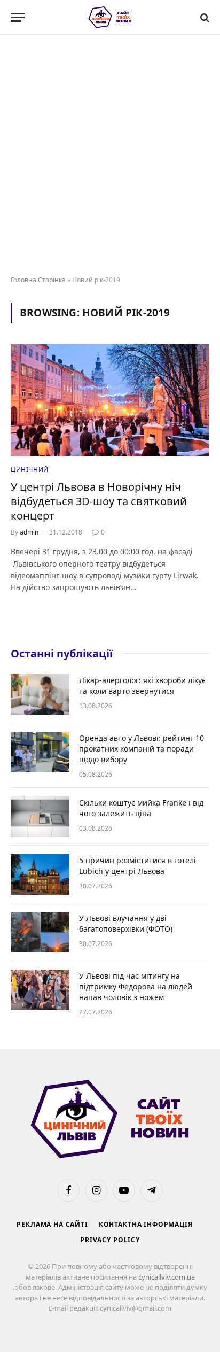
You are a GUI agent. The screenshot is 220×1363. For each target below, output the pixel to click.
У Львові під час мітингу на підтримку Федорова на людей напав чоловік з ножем (135, 986)
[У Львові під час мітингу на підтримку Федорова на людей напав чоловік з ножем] (40, 990)
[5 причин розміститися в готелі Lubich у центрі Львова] (40, 874)
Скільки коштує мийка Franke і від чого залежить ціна (141, 807)
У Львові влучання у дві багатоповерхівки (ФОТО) (125, 923)
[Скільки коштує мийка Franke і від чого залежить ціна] (40, 816)
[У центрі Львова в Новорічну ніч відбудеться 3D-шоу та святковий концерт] (110, 400)
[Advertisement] (110, 155)
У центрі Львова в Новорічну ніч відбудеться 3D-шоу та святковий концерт (99, 501)
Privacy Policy (110, 1239)
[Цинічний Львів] (110, 17)
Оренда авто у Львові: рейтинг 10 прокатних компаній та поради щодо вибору (141, 748)
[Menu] (18, 17)
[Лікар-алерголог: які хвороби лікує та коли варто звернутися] (40, 694)
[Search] (203, 17)
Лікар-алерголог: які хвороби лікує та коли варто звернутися (142, 685)
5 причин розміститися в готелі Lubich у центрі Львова (137, 865)
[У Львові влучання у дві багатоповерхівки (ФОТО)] (40, 932)
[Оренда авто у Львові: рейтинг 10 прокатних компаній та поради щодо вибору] (40, 752)
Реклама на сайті (52, 1224)
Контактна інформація (146, 1224)
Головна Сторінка (38, 279)
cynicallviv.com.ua (166, 1277)
